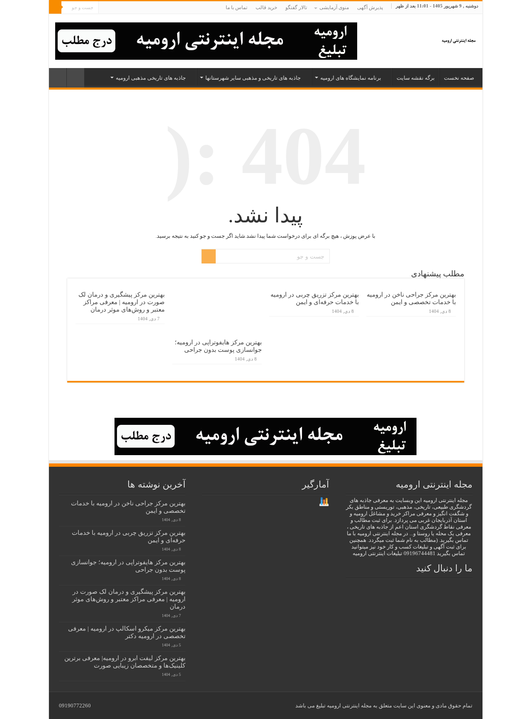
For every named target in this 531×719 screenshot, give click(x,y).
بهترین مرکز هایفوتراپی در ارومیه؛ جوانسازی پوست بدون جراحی (218, 346)
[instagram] (122, 8)
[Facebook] (145, 8)
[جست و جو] (55, 7)
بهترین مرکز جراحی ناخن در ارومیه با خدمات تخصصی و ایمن (411, 298)
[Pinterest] (130, 8)
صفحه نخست (459, 78)
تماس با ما (236, 7)
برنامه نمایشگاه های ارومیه (350, 78)
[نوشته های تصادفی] (57, 78)
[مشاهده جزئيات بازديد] (324, 501)
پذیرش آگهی (370, 7)
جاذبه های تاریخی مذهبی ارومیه (151, 78)
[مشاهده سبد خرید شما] (75, 78)
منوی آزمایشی (334, 7)
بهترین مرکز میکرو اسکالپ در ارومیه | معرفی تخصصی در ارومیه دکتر (126, 632)
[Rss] (153, 8)
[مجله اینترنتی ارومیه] (458, 39)
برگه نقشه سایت (416, 78)
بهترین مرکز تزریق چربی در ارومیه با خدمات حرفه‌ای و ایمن (314, 298)
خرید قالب (266, 7)
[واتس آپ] (105, 8)
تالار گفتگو (296, 7)
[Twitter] (137, 8)
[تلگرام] (113, 8)
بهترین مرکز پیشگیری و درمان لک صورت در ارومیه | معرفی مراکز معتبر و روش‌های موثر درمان (121, 302)
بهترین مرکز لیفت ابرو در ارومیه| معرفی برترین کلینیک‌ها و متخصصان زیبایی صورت (124, 661)
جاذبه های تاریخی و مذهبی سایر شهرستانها (253, 78)
